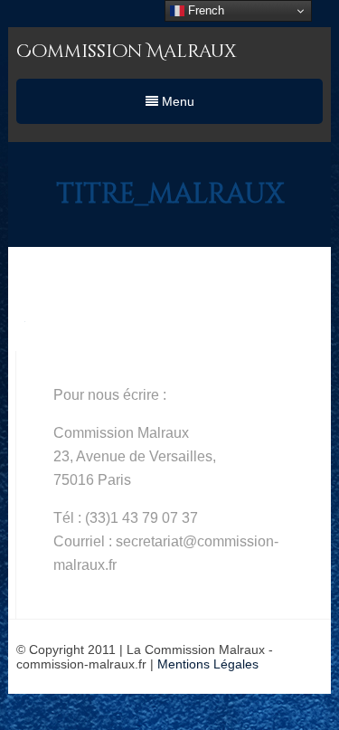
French (204, 10)
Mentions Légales (208, 664)
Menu (176, 101)
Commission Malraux (126, 51)
